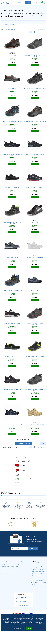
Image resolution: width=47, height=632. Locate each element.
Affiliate (17, 568)
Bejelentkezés (33, 548)
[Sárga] (14, 53)
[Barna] (12, 53)
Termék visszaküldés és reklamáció (8, 569)
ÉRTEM (29, 628)
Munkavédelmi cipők (11, 7)
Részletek (12, 65)
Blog (17, 566)
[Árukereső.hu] (12, 524)
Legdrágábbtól (13, 29)
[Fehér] (36, 220)
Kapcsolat (3, 564)
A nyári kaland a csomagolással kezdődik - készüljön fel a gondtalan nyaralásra (38, 582)
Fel (43, 443)
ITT (19, 628)
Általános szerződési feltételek (7, 566)
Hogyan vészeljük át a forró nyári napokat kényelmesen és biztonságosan (37, 577)
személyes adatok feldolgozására (26, 551)
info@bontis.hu (22, 601)
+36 (22, 597)
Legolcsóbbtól (7, 29)
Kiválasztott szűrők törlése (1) (8, 24)
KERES (28, 2)
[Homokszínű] (36, 422)
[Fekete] (10, 53)
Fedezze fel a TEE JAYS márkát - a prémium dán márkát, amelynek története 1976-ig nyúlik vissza (37, 571)
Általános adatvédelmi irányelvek (8, 571)
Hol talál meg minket (24, 605)
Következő (43, 32)
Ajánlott (2, 29)
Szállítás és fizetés (5, 568)
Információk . (23, 551)
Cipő (5, 7)
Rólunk (17, 564)
